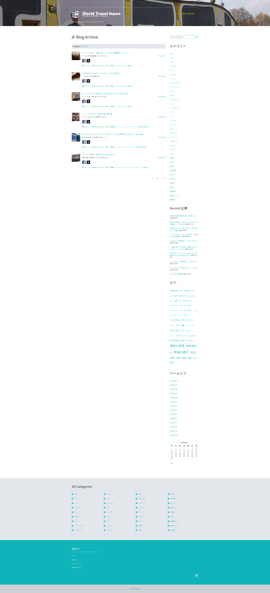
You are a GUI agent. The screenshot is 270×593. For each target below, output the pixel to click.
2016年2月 (173, 419)
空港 (178, 357)
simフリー (192, 296)
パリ (171, 116)
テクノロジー (133, 127)
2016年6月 (173, 406)
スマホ (187, 310)
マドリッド (173, 137)
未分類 (172, 183)
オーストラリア (175, 83)
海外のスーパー (175, 196)
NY (193, 291)
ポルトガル (173, 133)
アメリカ (173, 66)
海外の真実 (177, 346)
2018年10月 (174, 389)
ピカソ (186, 315)
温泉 (171, 353)
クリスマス (174, 305)
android (174, 290)
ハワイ (172, 112)
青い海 (194, 358)
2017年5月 (173, 393)
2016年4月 (173, 414)
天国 (187, 340)
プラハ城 (180, 325)
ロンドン (173, 154)
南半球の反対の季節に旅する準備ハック (183, 216)
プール (187, 325)
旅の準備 (140, 127)
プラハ (133, 147)
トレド (172, 104)
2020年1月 (173, 385)
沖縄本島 (173, 191)
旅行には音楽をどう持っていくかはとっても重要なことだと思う (184, 223)
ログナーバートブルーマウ (186, 336)
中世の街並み (175, 340)
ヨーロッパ (139, 167)
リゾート (172, 336)
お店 (176, 300)
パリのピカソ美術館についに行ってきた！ (184, 241)
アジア (172, 58)
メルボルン (173, 141)
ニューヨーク (174, 108)
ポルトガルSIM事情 (176, 274)
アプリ (172, 62)
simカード (183, 296)
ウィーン (115, 66)
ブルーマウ (173, 125)
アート (172, 70)
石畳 (172, 357)
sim (176, 295)
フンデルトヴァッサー (182, 320)
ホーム (177, 13)
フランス (173, 120)
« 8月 (171, 463)
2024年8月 (173, 381)
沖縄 (171, 187)
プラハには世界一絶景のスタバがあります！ (99, 154)
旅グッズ (173, 175)
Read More (162, 56)
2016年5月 (173, 410)
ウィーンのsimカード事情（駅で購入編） (98, 114)
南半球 (172, 158)
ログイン (74, 556)
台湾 (171, 162)
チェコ (129, 147)
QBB (171, 296)
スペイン (173, 91)
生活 (193, 352)
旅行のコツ (173, 179)
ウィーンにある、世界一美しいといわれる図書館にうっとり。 (106, 53)
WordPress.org (76, 567)
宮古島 (172, 166)
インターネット (185, 300)
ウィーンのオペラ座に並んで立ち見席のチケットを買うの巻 (105, 93)
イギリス (173, 74)
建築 (191, 340)
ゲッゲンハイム (174, 310)
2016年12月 (174, 398)
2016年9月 (173, 402)
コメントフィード (77, 564)
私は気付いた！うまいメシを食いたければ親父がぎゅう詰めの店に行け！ (184, 254)
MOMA (181, 291)
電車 (190, 358)
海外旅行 (129, 66)
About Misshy (188, 13)
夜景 (183, 340)
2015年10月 (174, 435)
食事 (171, 362)
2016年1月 (173, 423)
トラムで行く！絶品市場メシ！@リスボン (184, 262)
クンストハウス (186, 305)
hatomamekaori (99, 66)
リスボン (173, 150)
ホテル (192, 325)
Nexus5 (187, 290)
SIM (114, 127)
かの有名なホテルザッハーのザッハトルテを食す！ (101, 73)
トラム (195, 310)
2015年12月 (174, 427)
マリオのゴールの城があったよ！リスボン (184, 268)
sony (171, 301)
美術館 (183, 358)
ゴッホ (181, 310)
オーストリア (122, 66)
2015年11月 (174, 431)
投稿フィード (75, 560)
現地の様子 (181, 352)
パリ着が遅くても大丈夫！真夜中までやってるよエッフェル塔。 (184, 248)
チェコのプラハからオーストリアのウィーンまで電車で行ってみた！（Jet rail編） (113, 134)
